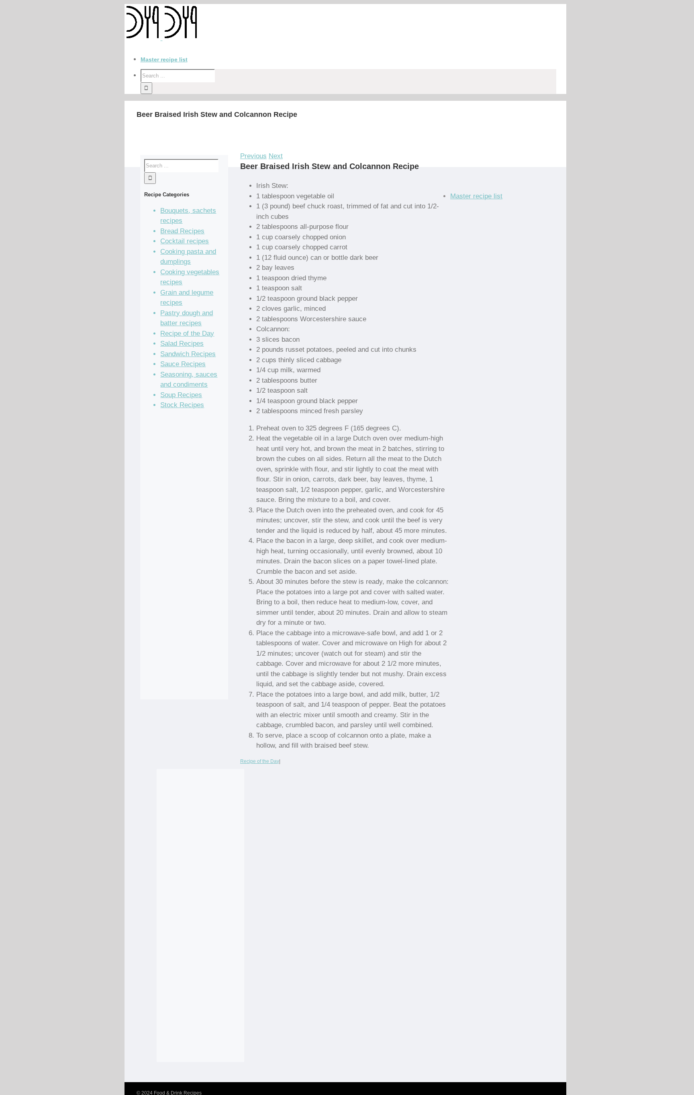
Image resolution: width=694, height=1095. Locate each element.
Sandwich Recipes (188, 354)
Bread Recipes (182, 231)
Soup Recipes (181, 395)
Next (276, 156)
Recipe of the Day (259, 761)
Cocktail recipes (184, 241)
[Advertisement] (184, 558)
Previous (253, 156)
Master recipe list (476, 196)
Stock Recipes (182, 405)
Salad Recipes (182, 343)
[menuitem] (353, 59)
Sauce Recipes (183, 364)
